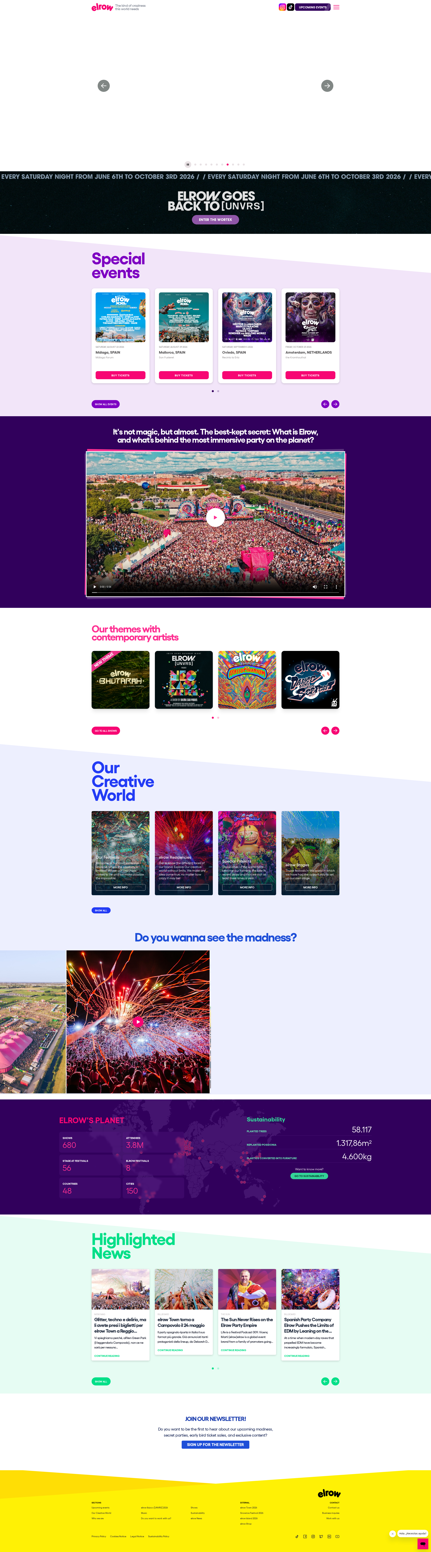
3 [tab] (206, 165)
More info (120, 887)
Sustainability (198, 1513)
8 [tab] (233, 165)
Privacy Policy (99, 1536)
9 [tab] (238, 165)
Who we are (98, 1518)
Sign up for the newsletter (215, 1444)
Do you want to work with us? (156, 1518)
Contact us (333, 1507)
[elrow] (103, 7)
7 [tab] (228, 165)
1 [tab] (195, 165)
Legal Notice (137, 1536)
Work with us (332, 1518)
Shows (194, 1507)
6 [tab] (222, 165)
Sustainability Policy (158, 1536)
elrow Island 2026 (249, 1518)
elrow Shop (246, 1523)
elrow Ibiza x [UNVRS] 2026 (154, 1507)
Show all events (105, 404)
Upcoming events (100, 1507)
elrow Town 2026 (248, 1507)
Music (144, 1513)
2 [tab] (201, 165)
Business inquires (330, 1513)
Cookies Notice (118, 1536)
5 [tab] (217, 165)
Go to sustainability (309, 1176)
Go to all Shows (106, 730)
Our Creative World (101, 1513)
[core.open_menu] (336, 7)
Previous (104, 86)
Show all (101, 910)
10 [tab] (244, 165)
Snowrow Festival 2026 (251, 1513)
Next (327, 86)
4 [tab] (211, 165)
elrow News (196, 1518)
